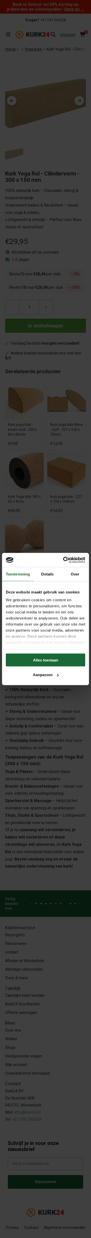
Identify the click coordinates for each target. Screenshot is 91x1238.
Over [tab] (75, 574)
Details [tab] (47, 574)
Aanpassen (43, 675)
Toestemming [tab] (18, 574)
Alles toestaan (45, 660)
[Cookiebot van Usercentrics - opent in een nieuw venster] (64, 560)
